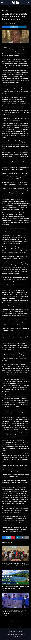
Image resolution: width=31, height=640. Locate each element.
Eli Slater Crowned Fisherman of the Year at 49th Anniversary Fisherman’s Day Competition (15, 611)
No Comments (6, 23)
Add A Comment (15, 621)
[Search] (29, 2)
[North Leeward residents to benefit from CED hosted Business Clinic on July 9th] (15, 577)
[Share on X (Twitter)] (14, 27)
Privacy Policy (14, 634)
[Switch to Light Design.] (26, 2)
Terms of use (22, 634)
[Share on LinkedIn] (22, 27)
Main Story (5, 10)
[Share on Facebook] (6, 27)
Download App (16, 636)
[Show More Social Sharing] (27, 27)
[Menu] (2, 2)
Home (8, 634)
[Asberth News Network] (15, 2)
